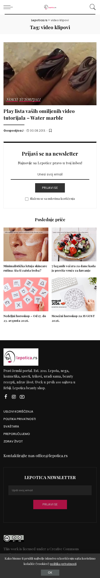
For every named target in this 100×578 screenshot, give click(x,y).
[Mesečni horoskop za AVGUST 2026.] (74, 294)
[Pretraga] (92, 7)
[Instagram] (14, 397)
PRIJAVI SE (50, 188)
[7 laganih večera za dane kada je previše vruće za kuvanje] (74, 244)
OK (50, 572)
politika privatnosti (63, 564)
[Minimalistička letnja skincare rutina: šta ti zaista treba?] (25, 244)
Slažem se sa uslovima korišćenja (52, 198)
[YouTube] (22, 397)
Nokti (12, 100)
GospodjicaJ (13, 130)
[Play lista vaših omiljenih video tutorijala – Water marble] (50, 73)
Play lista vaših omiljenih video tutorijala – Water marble (39, 114)
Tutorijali (30, 100)
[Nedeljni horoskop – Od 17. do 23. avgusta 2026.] (25, 294)
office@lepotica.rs (52, 455)
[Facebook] (5, 397)
